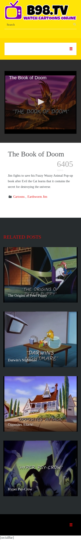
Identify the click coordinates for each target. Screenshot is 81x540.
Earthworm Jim (37, 196)
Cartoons (19, 196)
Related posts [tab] (22, 237)
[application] (40, 102)
